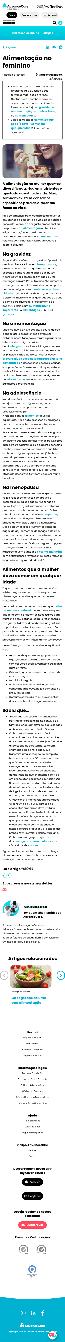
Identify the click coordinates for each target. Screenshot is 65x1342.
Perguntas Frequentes (33, 1132)
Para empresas (29, 15)
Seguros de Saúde (32, 1037)
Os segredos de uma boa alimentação (29, 1000)
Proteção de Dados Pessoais (32, 1079)
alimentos (32, 415)
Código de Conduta (32, 1091)
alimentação (32, 228)
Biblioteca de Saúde (25, 33)
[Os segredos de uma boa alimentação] (31, 976)
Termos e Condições (32, 1073)
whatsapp (60, 47)
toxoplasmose (46, 264)
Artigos (48, 33)
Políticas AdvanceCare (32, 1085)
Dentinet (32, 1150)
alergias (16, 346)
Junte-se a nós (32, 1126)
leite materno (15, 379)
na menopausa (25, 115)
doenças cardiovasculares (33, 841)
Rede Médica (32, 1043)
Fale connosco (32, 1120)
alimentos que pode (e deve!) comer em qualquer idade (32, 124)
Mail (54, 47)
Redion (32, 1156)
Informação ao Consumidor (32, 1103)
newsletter (4, 890)
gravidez (8, 314)
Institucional (50, 15)
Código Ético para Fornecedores (32, 1097)
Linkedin (47, 47)
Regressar (12, 47)
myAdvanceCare (32, 1055)
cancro (33, 845)
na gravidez (43, 107)
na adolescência (44, 111)
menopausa (49, 236)
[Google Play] (32, 1196)
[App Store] (32, 1182)
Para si (11, 15)
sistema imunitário (49, 551)
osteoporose (49, 514)
